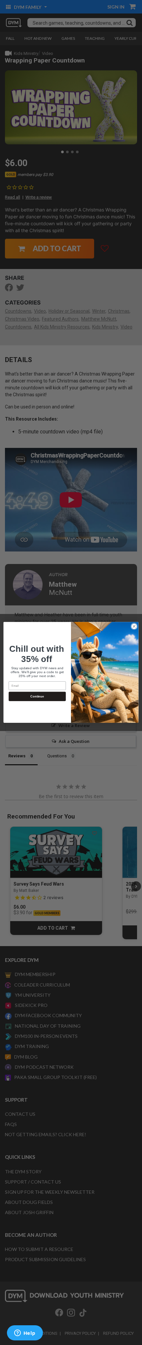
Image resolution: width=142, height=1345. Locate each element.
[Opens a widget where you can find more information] (25, 1333)
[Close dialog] (134, 626)
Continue (37, 696)
